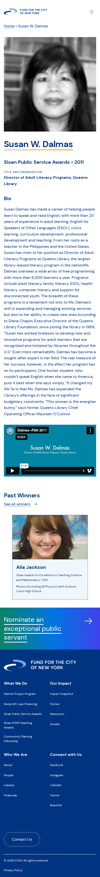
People (8, 775)
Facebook (56, 765)
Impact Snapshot (61, 694)
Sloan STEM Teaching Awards (18, 725)
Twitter (54, 795)
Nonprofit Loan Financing (20, 704)
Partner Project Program (20, 694)
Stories (54, 704)
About (8, 765)
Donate (55, 724)
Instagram (56, 775)
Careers (9, 785)
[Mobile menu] (91, 11)
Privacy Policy (13, 870)
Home (9, 26)
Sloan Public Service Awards (23, 714)
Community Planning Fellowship (18, 739)
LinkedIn (55, 785)
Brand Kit (56, 805)
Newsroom (57, 714)
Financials (10, 795)
